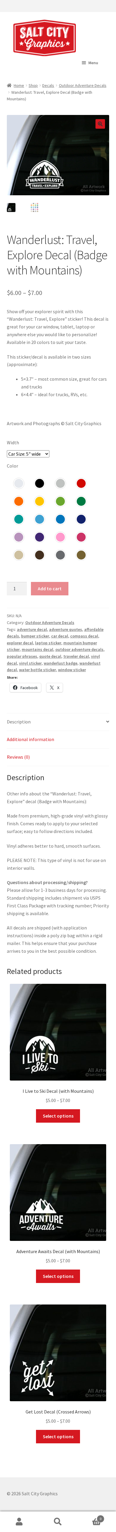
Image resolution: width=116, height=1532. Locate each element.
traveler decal (76, 656)
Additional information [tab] (30, 739)
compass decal (84, 636)
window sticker (72, 669)
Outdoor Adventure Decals (82, 85)
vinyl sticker (30, 663)
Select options (58, 1116)
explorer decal (20, 643)
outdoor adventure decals (79, 649)
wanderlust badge (60, 663)
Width (13, 442)
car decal (59, 636)
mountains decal (37, 649)
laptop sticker (48, 643)
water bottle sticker (37, 669)
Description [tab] (19, 722)
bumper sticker (35, 636)
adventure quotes (65, 629)
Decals (48, 85)
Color (12, 466)
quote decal (50, 656)
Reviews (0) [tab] (18, 757)
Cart (89, 1516)
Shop (33, 85)
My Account (19, 1522)
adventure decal (32, 629)
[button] (100, 124)
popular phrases (22, 656)
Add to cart (50, 588)
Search (58, 1522)
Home (19, 85)
